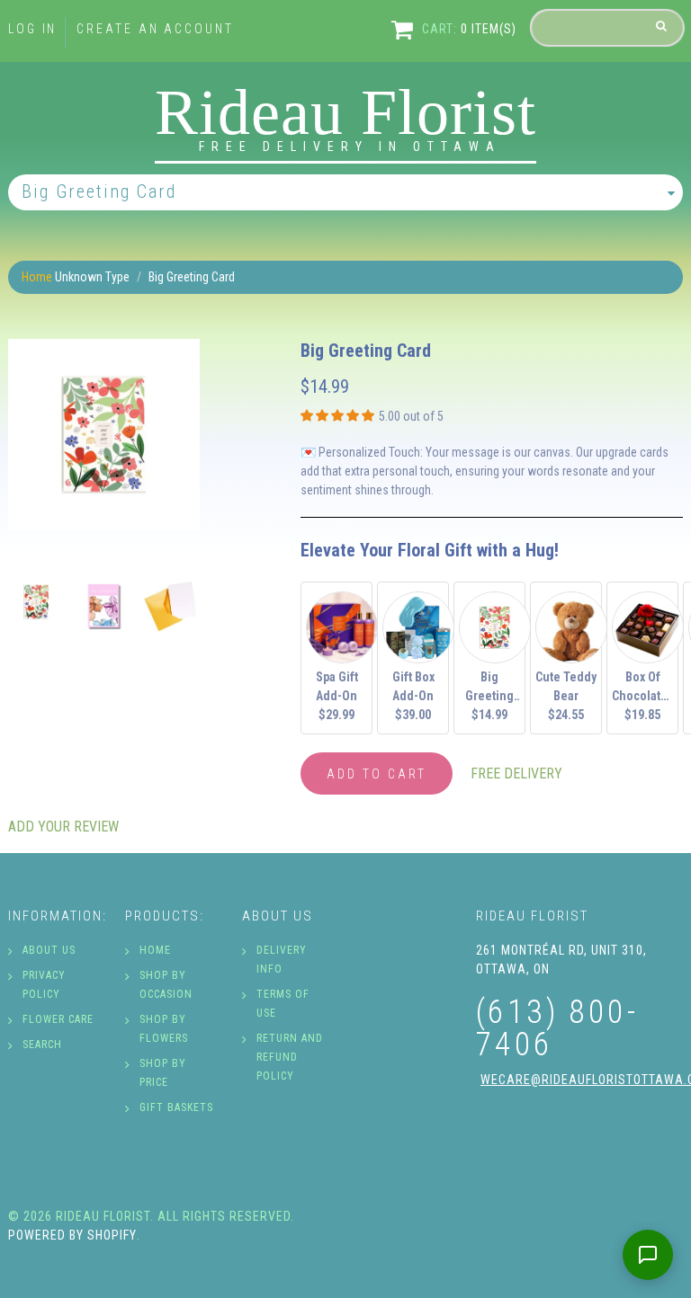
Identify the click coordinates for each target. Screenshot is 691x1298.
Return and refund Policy (289, 1057)
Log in (32, 29)
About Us (49, 950)
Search (42, 1044)
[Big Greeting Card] (104, 434)
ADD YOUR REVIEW (63, 826)
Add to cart (376, 774)
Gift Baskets (176, 1107)
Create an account (154, 29)
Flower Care (58, 1019)
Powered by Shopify (72, 1235)
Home (37, 277)
